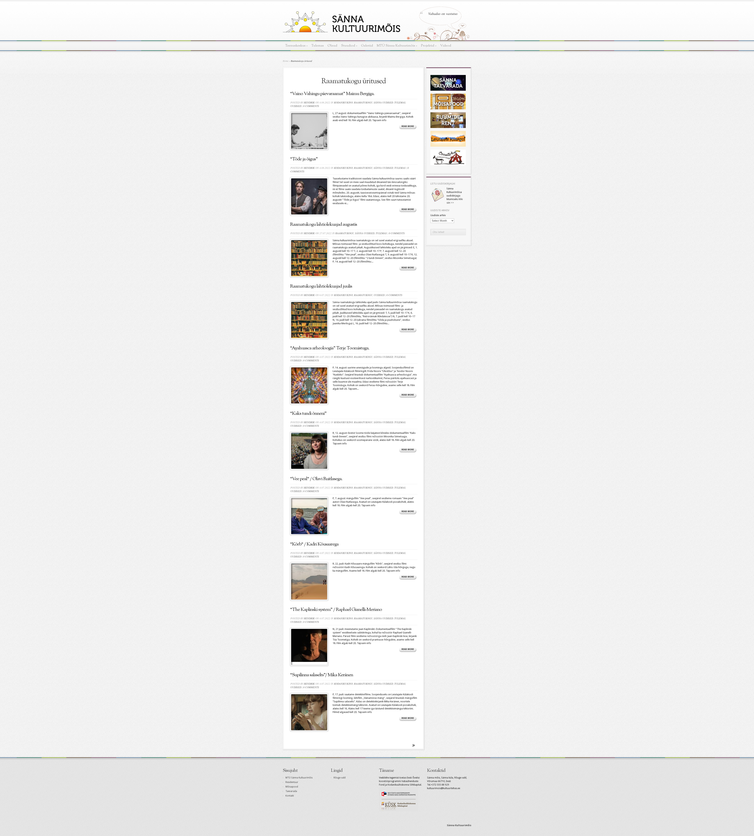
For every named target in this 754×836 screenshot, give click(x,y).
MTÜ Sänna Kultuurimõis (397, 45)
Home (285, 60)
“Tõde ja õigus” (304, 159)
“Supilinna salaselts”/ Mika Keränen (321, 675)
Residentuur (291, 782)
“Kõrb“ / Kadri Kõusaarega (314, 544)
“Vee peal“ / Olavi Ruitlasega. (316, 479)
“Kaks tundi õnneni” (308, 413)
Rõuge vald (340, 777)
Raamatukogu (363, 102)
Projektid (428, 45)
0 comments (311, 106)
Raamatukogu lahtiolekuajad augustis (323, 224)
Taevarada (291, 791)
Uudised (295, 106)
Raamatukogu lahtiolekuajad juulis (321, 286)
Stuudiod (349, 45)
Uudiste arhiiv (438, 215)
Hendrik (309, 102)
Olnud (332, 45)
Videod (445, 45)
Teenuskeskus (296, 45)
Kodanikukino (343, 102)
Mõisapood (291, 786)
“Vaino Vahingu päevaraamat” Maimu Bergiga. (332, 93)
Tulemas (317, 45)
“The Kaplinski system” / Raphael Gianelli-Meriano (336, 609)
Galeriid (367, 45)
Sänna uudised (383, 102)
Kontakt (289, 795)
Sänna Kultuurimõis (459, 825)
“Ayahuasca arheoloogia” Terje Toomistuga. (330, 348)
